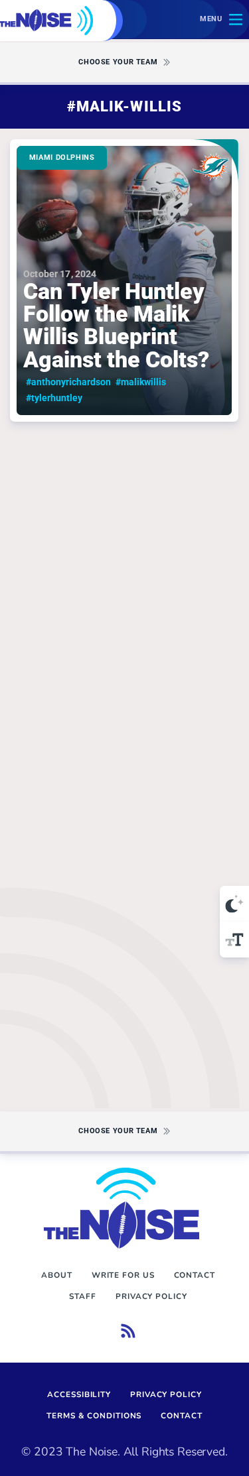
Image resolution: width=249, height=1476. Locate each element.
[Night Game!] (234, 904)
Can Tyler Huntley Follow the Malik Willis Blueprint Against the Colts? (124, 280)
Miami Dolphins (62, 157)
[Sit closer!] (234, 939)
